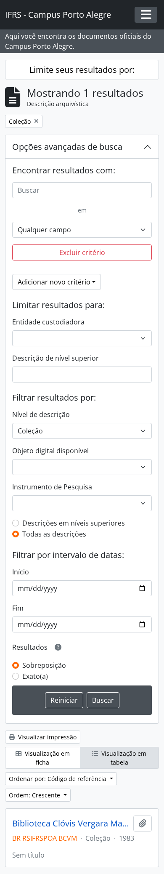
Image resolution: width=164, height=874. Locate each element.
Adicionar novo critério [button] (54, 282)
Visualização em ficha (46, 757)
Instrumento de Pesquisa (52, 486)
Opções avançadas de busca (67, 146)
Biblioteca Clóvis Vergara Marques (71, 823)
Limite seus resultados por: (82, 69)
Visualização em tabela (123, 757)
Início (20, 571)
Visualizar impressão (46, 737)
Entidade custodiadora (48, 322)
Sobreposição (44, 665)
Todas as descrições (54, 534)
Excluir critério (82, 252)
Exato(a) (35, 676)
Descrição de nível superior (55, 358)
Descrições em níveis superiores (73, 523)
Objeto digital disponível (50, 450)
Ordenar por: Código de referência (58, 779)
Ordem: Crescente (35, 795)
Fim (18, 608)
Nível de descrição (41, 414)
